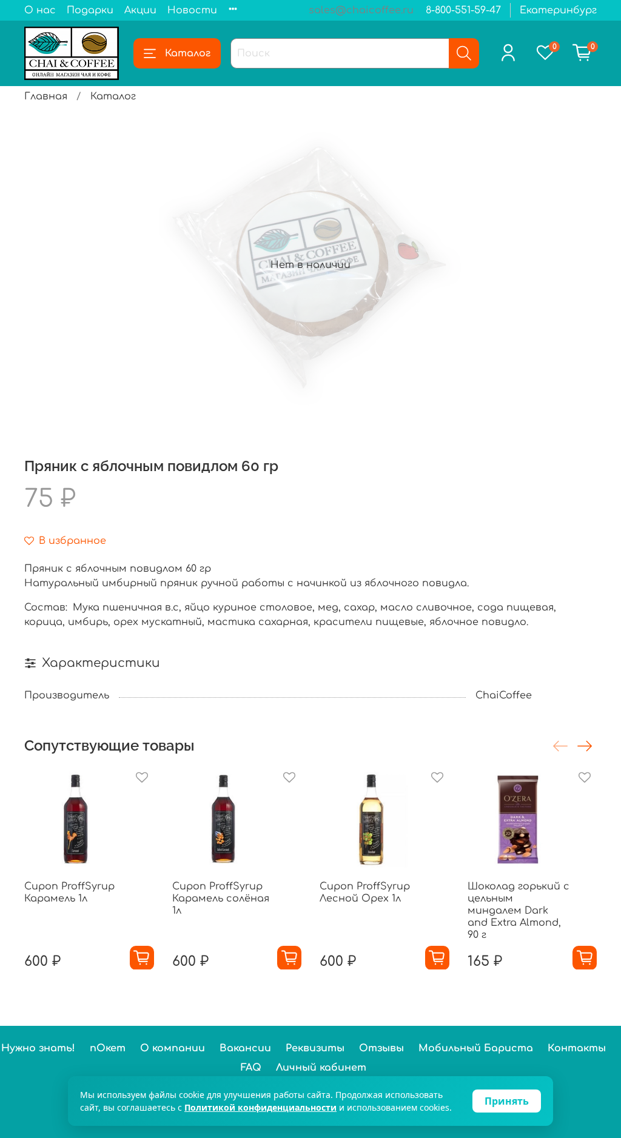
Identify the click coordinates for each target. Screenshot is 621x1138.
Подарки (90, 10)
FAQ (251, 1067)
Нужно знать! (38, 1048)
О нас (40, 10)
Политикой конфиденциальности (260, 1107)
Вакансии (245, 1048)
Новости (192, 10)
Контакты (577, 1048)
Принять (507, 1101)
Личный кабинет (321, 1067)
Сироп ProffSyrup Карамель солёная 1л (220, 897)
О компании (172, 1048)
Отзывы (381, 1048)
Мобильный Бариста (475, 1048)
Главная (45, 96)
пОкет (108, 1048)
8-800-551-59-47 (463, 10)
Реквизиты (315, 1048)
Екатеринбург (558, 10)
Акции (140, 10)
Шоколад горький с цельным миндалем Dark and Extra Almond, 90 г (518, 910)
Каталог (187, 53)
